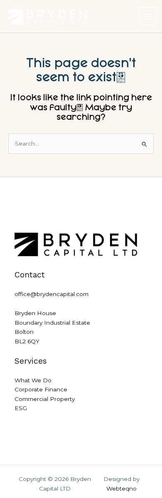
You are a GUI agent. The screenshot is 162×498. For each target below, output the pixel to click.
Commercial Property (45, 399)
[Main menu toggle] (148, 16)
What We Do (33, 380)
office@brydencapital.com (51, 294)
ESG (21, 408)
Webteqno (121, 488)
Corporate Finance (41, 389)
